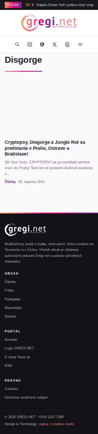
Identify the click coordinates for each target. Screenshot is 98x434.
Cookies (11, 389)
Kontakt (11, 339)
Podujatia (12, 299)
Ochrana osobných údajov (26, 397)
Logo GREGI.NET (19, 348)
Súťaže (10, 316)
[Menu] (80, 44)
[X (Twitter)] (55, 44)
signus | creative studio (56, 424)
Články (10, 282)
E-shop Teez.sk (17, 357)
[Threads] (67, 44)
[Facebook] (42, 44)
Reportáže (13, 308)
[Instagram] (30, 44)
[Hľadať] (17, 44)
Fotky (9, 290)
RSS (8, 365)
